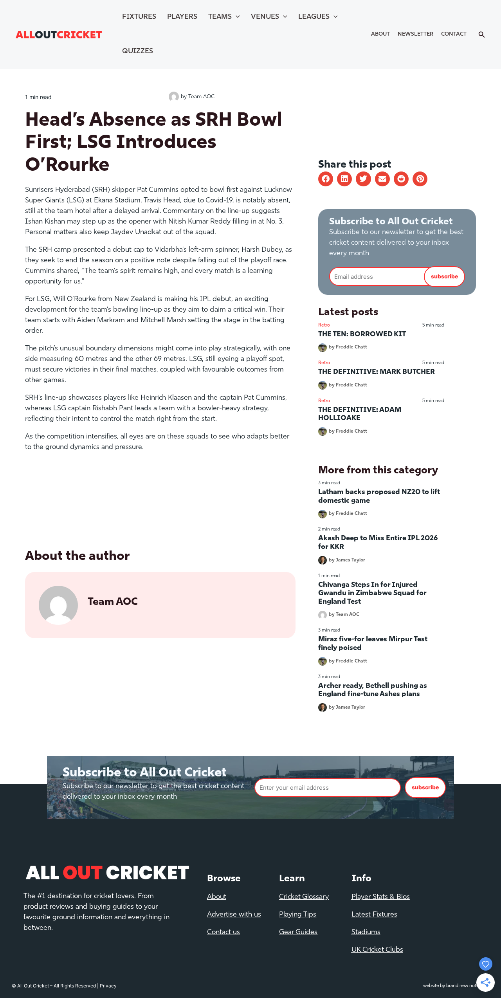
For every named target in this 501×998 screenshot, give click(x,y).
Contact (454, 34)
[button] (325, 178)
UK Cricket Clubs (377, 950)
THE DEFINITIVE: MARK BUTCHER (376, 372)
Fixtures (139, 17)
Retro (324, 325)
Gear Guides (298, 932)
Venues (265, 17)
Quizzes (137, 51)
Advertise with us (234, 915)
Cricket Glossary (304, 897)
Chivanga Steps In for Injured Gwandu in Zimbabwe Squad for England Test (372, 594)
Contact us (223, 932)
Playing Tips (297, 915)
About (380, 34)
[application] (236, 17)
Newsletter (415, 34)
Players (182, 17)
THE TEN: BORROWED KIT (362, 334)
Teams (220, 17)
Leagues (314, 17)
